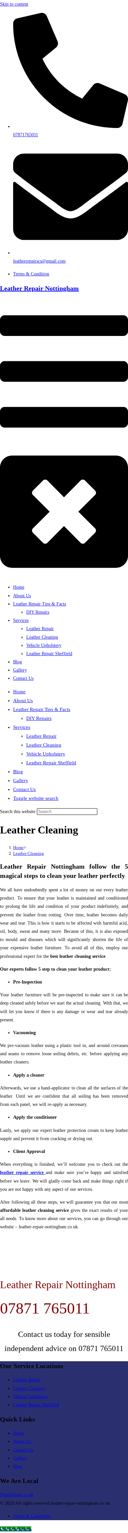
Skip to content (14, 4)
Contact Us (24, 789)
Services (21, 727)
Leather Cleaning (43, 745)
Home (19, 691)
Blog (18, 771)
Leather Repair (41, 736)
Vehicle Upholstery (45, 753)
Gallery (20, 780)
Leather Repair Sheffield (51, 762)
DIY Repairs (39, 718)
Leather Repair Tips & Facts (41, 709)
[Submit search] (101, 813)
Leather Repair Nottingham (39, 288)
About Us (23, 700)
